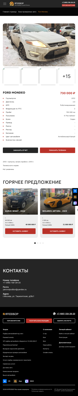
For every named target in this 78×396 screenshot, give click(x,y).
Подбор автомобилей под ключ (13, 333)
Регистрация (63, 337)
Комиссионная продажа (11, 371)
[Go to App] (75, 197)
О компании (47, 329)
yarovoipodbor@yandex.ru (15, 289)
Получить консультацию (39, 321)
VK (9, 381)
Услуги (5, 329)
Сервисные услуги (9, 364)
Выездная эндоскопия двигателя (13, 349)
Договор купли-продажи (67, 346)
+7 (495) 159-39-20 (68, 2)
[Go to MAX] (75, 203)
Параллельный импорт (10, 345)
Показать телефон (57, 150)
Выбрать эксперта (64, 321)
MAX (32, 381)
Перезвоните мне (68, 5)
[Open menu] (5, 4)
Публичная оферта (37, 391)
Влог (44, 341)
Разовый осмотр (8, 337)
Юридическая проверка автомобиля (15, 352)
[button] (35, 243)
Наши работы (47, 345)
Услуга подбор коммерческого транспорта (17, 360)
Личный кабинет (65, 329)
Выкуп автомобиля (9, 375)
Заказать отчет (20, 150)
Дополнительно (65, 343)
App (20, 381)
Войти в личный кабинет (67, 333)
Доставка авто (7, 367)
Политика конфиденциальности (41, 389)
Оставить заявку (20, 231)
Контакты (46, 349)
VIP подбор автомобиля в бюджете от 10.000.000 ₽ (20, 341)
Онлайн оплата (48, 352)
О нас (45, 333)
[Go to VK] (75, 191)
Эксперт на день (8, 356)
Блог (44, 337)
